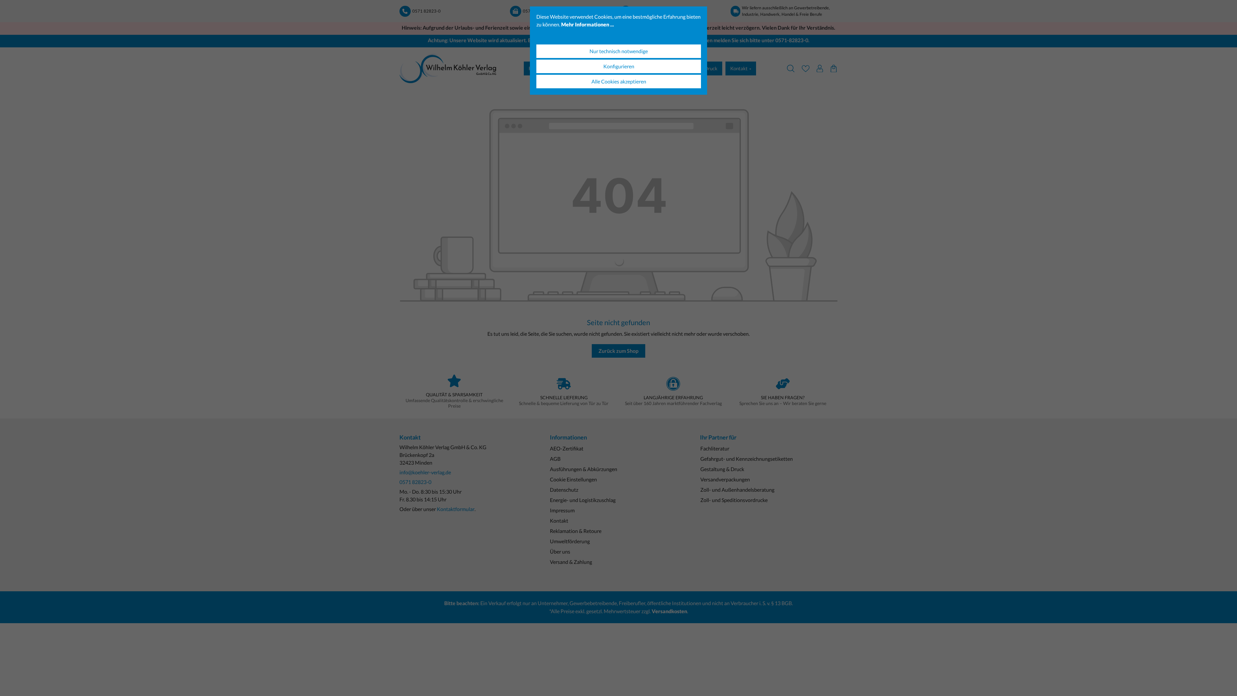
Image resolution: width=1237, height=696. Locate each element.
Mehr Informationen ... (587, 24)
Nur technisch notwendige (619, 51)
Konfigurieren (618, 66)
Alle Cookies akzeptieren (618, 81)
